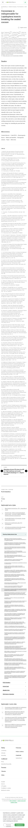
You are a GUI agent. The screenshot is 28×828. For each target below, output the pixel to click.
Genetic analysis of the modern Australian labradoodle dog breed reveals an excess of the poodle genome (14, 566)
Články (3, 748)
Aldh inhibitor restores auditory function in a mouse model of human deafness (15, 652)
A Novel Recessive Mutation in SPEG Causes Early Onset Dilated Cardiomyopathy (15, 583)
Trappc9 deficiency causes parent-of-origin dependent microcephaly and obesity (13, 560)
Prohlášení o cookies (6, 788)
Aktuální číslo (6, 690)
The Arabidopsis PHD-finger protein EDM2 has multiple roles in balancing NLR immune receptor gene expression (14, 579)
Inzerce (3, 784)
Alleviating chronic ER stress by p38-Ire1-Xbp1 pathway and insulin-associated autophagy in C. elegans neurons (14, 472)
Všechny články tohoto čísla (10, 534)
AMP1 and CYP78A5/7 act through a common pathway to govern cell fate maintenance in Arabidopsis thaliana (14, 655)
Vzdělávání (4, 759)
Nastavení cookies (5, 790)
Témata (3, 771)
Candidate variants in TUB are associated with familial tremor (14, 598)
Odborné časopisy (12, 6)
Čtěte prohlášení (12, 800)
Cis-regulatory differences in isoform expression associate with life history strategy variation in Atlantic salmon (14, 672)
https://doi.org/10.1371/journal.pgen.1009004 (13, 55)
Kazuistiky (3, 755)
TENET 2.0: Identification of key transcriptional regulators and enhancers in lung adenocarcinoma (15, 627)
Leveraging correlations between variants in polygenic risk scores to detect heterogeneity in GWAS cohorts (14, 606)
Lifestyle (3, 753)
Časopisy (3, 767)
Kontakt (3, 782)
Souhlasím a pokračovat (19, 825)
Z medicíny (3, 750)
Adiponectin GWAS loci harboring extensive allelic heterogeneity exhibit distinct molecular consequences (15, 618)
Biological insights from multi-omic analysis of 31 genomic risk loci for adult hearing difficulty (15, 630)
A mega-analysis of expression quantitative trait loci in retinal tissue (15, 563)
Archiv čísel (6, 686)
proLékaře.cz (8, 2)
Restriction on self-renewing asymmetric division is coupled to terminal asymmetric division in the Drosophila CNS (15, 601)
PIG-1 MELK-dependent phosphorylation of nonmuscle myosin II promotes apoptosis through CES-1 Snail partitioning (15, 556)
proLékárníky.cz (4, 6)
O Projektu (3, 786)
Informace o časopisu (8, 694)
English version (23, 27)
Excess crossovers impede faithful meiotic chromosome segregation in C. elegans (13, 587)
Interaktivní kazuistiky (6, 764)
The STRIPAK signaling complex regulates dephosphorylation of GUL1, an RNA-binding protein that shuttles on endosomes (15, 552)
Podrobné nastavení (8, 825)
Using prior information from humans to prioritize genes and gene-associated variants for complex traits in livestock (15, 547)
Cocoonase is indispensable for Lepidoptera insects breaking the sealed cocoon (15, 590)
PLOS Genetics (20, 6)
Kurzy (2, 761)
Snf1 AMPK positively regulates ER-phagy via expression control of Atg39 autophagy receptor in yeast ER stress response (15, 668)
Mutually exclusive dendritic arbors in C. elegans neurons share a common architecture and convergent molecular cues (14, 642)
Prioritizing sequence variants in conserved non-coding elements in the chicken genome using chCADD (14, 633)
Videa (2, 775)
